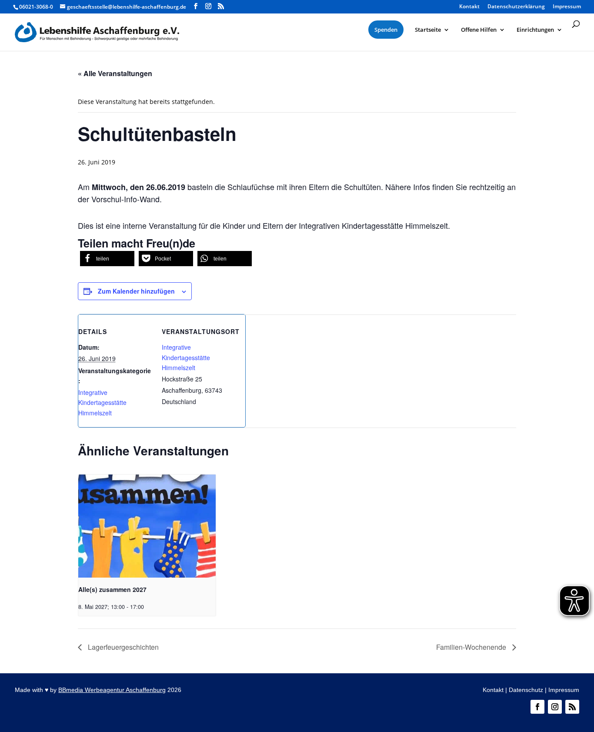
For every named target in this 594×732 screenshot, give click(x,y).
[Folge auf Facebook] (537, 707)
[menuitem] (386, 29)
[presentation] (147, 526)
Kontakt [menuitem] (469, 7)
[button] (107, 258)
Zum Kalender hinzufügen (136, 291)
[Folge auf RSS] (572, 707)
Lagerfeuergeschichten (122, 647)
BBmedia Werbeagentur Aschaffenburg (112, 689)
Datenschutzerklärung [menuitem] (516, 7)
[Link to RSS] (221, 6)
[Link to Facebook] (196, 6)
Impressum (563, 689)
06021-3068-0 (36, 6)
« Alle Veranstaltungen (115, 73)
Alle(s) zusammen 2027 (112, 589)
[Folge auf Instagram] (555, 707)
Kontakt (493, 689)
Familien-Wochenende (472, 647)
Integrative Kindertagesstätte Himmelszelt (102, 403)
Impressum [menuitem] (567, 7)
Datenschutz (526, 689)
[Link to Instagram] (208, 6)
